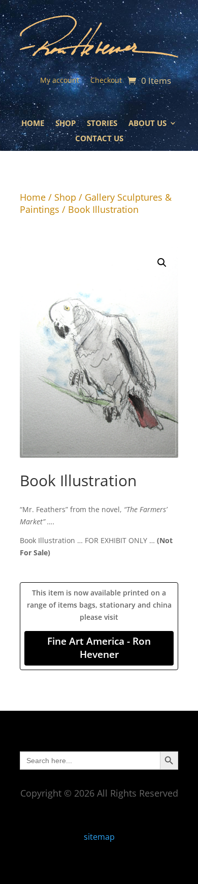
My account (59, 81)
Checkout (106, 81)
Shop (65, 123)
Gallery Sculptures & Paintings (96, 203)
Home (32, 123)
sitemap (99, 836)
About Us (147, 123)
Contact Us (99, 139)
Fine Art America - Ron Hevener (99, 647)
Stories (102, 123)
